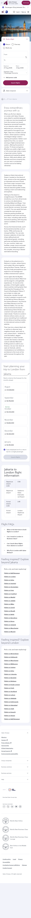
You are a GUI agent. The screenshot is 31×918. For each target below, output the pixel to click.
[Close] (2, 3)
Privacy (20, 859)
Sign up (23, 12)
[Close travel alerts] (28, 7)
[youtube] (16, 806)
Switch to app (26, 2)
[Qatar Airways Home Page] (2, 12)
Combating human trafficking (11, 865)
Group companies (6, 760)
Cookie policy (7, 859)
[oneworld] (6, 12)
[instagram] (20, 806)
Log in (18, 12)
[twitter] (8, 806)
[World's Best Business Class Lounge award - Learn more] (5, 838)
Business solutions (6, 767)
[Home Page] (2, 99)
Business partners (6, 773)
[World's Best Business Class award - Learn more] (5, 829)
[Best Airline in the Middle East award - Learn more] (5, 846)
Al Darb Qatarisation (7, 748)
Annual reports (5, 751)
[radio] (15, 387)
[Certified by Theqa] (9, 791)
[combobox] (15, 374)
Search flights (15, 457)
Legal (14, 859)
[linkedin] (12, 806)
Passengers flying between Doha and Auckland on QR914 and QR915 (15, 7)
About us (3, 737)
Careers (3, 740)
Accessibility (6, 862)
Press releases (5, 743)
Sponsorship (5, 745)
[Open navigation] (28, 12)
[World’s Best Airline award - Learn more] (5, 821)
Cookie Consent (7, 868)
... (5, 99)
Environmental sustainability (9, 754)
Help (2, 779)
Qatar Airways (5, 733)
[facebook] (4, 806)
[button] (16, 530)
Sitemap (24, 865)
